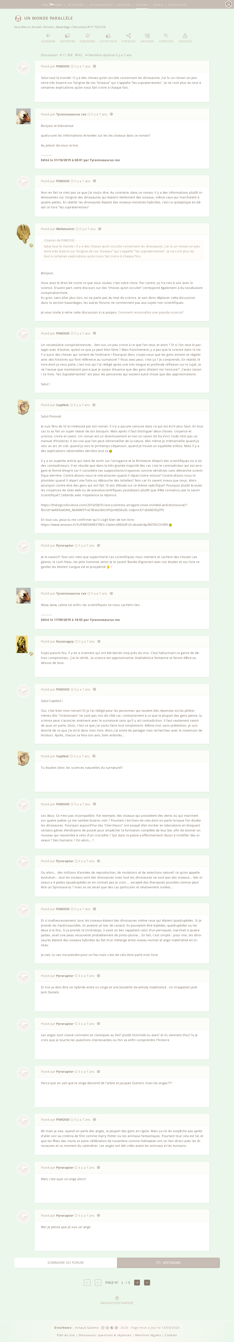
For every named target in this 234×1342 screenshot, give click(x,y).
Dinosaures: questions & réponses (105, 1335)
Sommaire (48, 41)
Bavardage (63, 27)
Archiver (147, 41)
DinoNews (52, 5)
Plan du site (177, 5)
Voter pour (108, 41)
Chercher (166, 41)
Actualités (76, 5)
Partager (129, 41)
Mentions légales (148, 1335)
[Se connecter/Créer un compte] (228, 7)
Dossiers (124, 5)
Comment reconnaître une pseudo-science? (151, 312)
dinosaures (100, 5)
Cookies (171, 1335)
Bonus (158, 5)
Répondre (67, 41)
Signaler (185, 41)
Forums (48, 27)
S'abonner (87, 41)
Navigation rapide (117, 1303)
